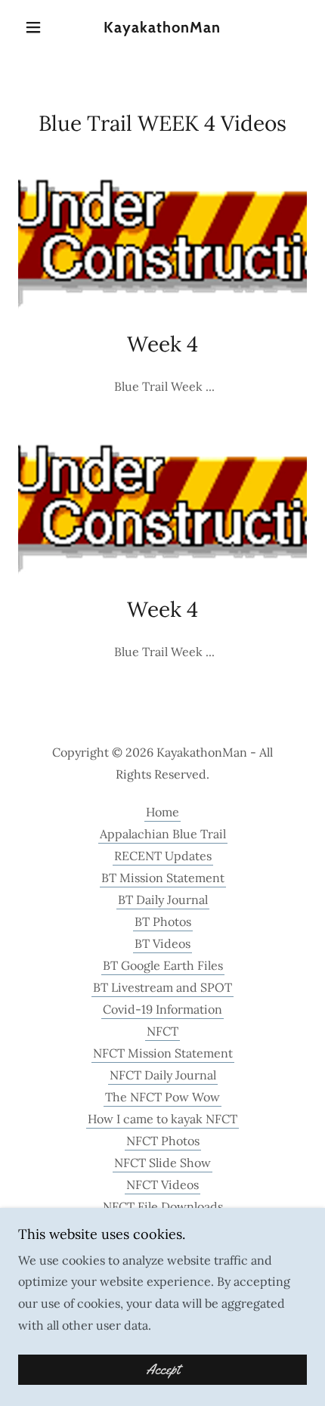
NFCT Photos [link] (163, 1140)
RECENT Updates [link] (163, 855)
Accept (163, 1370)
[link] (162, 27)
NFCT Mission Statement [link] (163, 1053)
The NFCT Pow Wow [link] (162, 1096)
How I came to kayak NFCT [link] (162, 1118)
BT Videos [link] (162, 943)
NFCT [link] (162, 1031)
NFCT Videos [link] (162, 1184)
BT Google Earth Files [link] (163, 965)
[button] (39, 27)
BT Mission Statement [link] (162, 877)
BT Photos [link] (163, 921)
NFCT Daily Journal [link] (163, 1074)
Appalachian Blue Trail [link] (163, 833)
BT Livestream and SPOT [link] (162, 987)
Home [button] (162, 811)
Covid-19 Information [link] (162, 1009)
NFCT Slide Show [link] (162, 1162)
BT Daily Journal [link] (163, 899)
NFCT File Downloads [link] (163, 1206)
